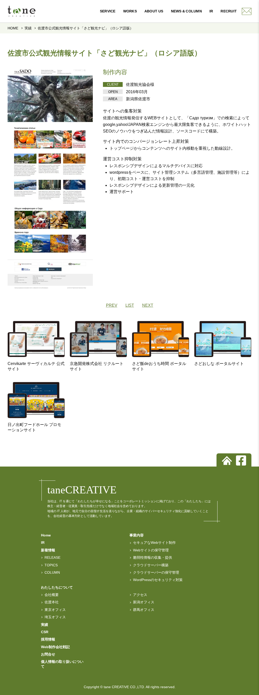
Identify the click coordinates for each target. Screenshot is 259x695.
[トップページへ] (227, 460)
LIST (129, 305)
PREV (111, 305)
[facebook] (241, 460)
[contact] (246, 11)
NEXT (147, 305)
